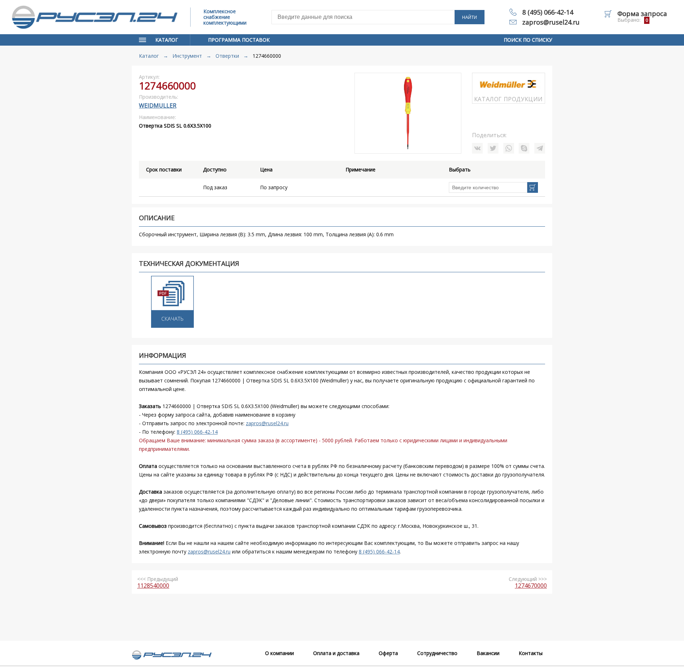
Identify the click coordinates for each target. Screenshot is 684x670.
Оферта (388, 653)
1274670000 (531, 585)
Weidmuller (157, 105)
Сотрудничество (437, 653)
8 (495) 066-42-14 (547, 12)
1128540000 (153, 585)
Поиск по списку (528, 39)
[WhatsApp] (508, 148)
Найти (469, 17)
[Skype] (524, 148)
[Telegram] (539, 148)
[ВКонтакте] (477, 148)
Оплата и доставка (336, 653)
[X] (493, 148)
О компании (279, 653)
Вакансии (488, 653)
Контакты (531, 653)
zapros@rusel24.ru (551, 22)
